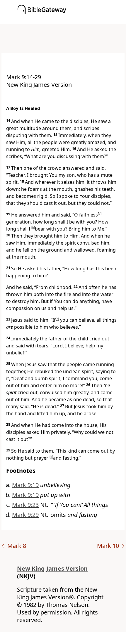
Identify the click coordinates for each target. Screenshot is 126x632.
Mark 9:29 (25, 515)
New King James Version (52, 568)
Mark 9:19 (25, 485)
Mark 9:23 (25, 505)
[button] (72, 19)
